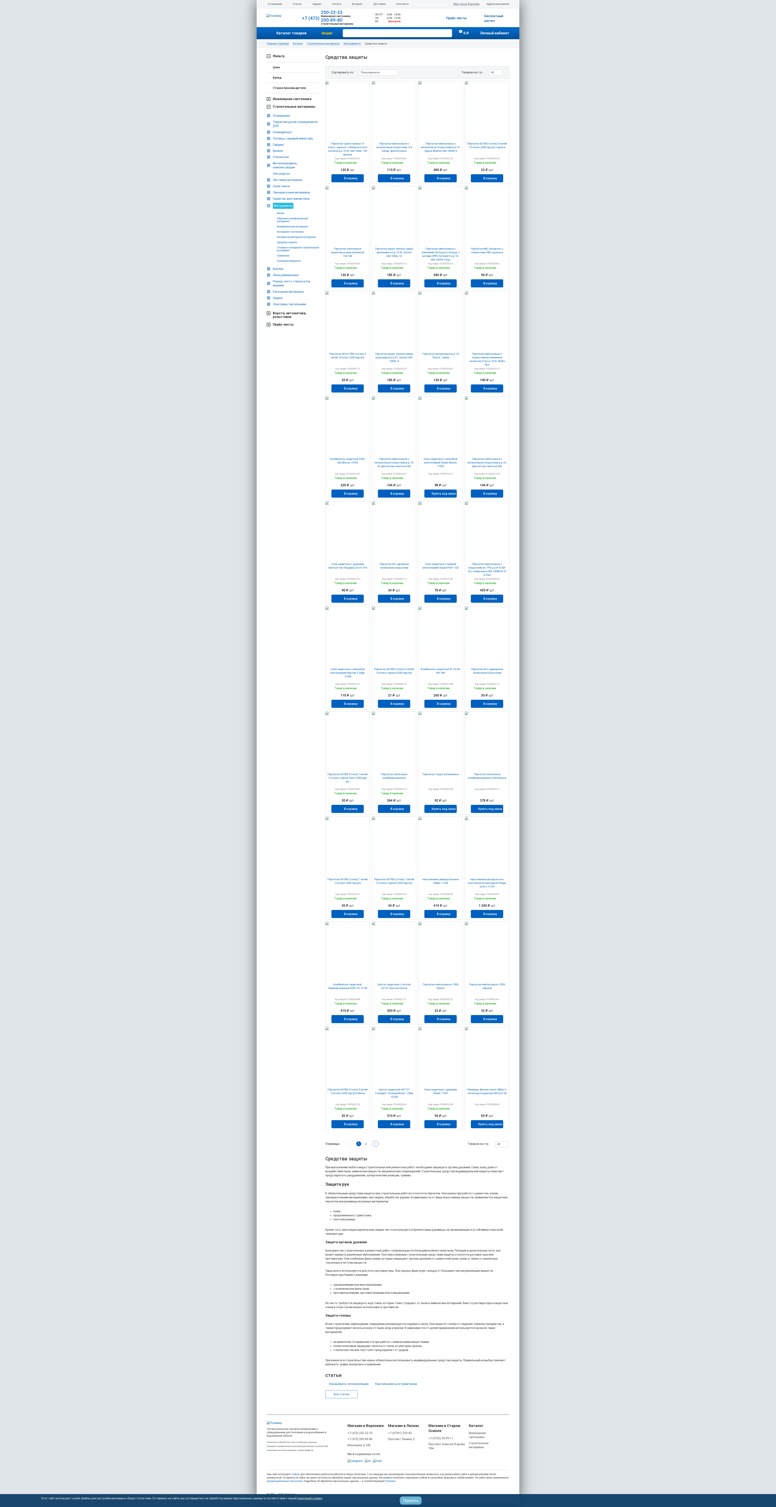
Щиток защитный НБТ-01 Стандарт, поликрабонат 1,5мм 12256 (394, 1093)
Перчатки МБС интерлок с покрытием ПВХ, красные (487, 250)
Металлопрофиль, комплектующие (285, 165)
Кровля (278, 150)
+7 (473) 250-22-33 (360, 1433)
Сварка (278, 298)
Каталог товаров (291, 33)
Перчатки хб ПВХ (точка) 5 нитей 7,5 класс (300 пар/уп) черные (487, 145)
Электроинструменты (289, 261)
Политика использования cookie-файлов (290, 1450)
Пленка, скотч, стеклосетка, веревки (292, 283)
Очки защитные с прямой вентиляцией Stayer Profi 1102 (441, 565)
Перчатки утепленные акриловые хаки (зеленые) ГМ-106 (347, 252)
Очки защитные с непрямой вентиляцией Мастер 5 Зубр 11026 (347, 673)
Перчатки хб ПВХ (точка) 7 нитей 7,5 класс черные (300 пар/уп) (394, 881)
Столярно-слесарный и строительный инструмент (298, 249)
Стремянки (283, 255)
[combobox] (378, 73)
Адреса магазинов (497, 3)
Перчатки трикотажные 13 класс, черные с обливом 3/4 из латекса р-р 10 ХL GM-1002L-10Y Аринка (347, 149)
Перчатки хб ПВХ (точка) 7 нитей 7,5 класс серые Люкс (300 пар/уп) (348, 778)
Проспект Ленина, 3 (401, 1439)
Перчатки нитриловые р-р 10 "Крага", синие (441, 355)
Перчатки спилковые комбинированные (394, 776)
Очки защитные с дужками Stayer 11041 (440, 1091)
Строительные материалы (323, 43)
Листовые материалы (287, 180)
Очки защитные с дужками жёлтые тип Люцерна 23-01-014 (347, 565)
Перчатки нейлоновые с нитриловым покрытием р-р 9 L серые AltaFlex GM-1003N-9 (440, 147)
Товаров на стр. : (472, 72)
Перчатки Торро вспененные (441, 774)
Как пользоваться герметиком (396, 1384)
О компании (275, 3)
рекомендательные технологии (284, 1481)
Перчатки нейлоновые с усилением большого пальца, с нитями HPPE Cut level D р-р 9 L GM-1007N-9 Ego (441, 254)
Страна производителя (289, 88)
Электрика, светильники (289, 304)
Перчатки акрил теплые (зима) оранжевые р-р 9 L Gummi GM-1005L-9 (394, 357)
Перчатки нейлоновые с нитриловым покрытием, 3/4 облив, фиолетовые (394, 147)
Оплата (336, 3)
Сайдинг (278, 144)
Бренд (277, 77)
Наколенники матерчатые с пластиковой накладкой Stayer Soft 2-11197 (487, 883)
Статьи (297, 3)
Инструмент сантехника (290, 231)
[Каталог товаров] (271, 33)
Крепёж (278, 268)
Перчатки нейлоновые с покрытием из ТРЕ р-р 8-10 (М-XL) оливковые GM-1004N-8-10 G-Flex (487, 569)
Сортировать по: (343, 72)
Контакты (402, 3)
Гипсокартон (281, 173)
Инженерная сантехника (292, 99)
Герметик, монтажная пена (291, 198)
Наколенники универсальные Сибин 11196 (440, 881)
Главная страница (278, 43)
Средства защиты (287, 242)
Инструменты (352, 43)
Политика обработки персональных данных (292, 1442)
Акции (327, 33)
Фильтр (279, 56)
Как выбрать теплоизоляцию (349, 1384)
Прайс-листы (456, 18)
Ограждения (281, 115)
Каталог (298, 43)
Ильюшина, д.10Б (359, 1445)
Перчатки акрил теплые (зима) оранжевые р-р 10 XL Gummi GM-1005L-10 (394, 252)
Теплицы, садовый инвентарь (293, 138)
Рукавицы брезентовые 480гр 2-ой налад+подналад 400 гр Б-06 (487, 1091)
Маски (280, 213)
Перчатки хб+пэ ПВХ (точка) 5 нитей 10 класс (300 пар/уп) (347, 355)
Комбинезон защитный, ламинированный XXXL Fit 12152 (347, 986)
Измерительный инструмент (292, 226)
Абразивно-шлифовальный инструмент (292, 220)
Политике (390, 1481)
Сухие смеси (281, 186)
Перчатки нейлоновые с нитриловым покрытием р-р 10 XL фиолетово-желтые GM (394, 462)
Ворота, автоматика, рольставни (289, 315)
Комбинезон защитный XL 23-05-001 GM (441, 671)
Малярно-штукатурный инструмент (296, 237)
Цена (276, 67)
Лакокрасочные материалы (291, 192)
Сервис (316, 3)
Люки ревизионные (286, 275)
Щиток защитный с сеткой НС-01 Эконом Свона (394, 986)
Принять (411, 1500)
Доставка (379, 3)
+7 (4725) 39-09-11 (440, 1438)
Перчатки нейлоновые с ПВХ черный (487, 986)
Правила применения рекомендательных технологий (297, 1446)
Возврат (357, 3)
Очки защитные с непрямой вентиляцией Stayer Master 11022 (441, 462)
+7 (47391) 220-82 (400, 1433)
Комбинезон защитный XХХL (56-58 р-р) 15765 (347, 460)
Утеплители (281, 157)
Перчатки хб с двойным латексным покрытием (394, 565)
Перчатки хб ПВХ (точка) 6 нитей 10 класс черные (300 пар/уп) (394, 671)
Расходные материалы (288, 291)
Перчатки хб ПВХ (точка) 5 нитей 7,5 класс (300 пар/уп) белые (348, 1091)
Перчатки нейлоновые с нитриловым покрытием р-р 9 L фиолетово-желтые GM (487, 462)
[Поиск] (448, 32)
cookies (295, 1474)
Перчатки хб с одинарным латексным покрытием (487, 671)
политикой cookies (309, 1498)
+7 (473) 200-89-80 (360, 1439)
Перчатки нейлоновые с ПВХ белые (441, 986)
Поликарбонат (282, 132)
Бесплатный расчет (493, 18)
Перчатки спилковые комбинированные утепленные (487, 776)
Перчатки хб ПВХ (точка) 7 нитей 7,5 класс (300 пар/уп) (348, 881)
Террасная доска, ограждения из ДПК (295, 124)
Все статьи (341, 1394)
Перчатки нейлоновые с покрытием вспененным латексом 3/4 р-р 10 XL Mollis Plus (487, 359)
